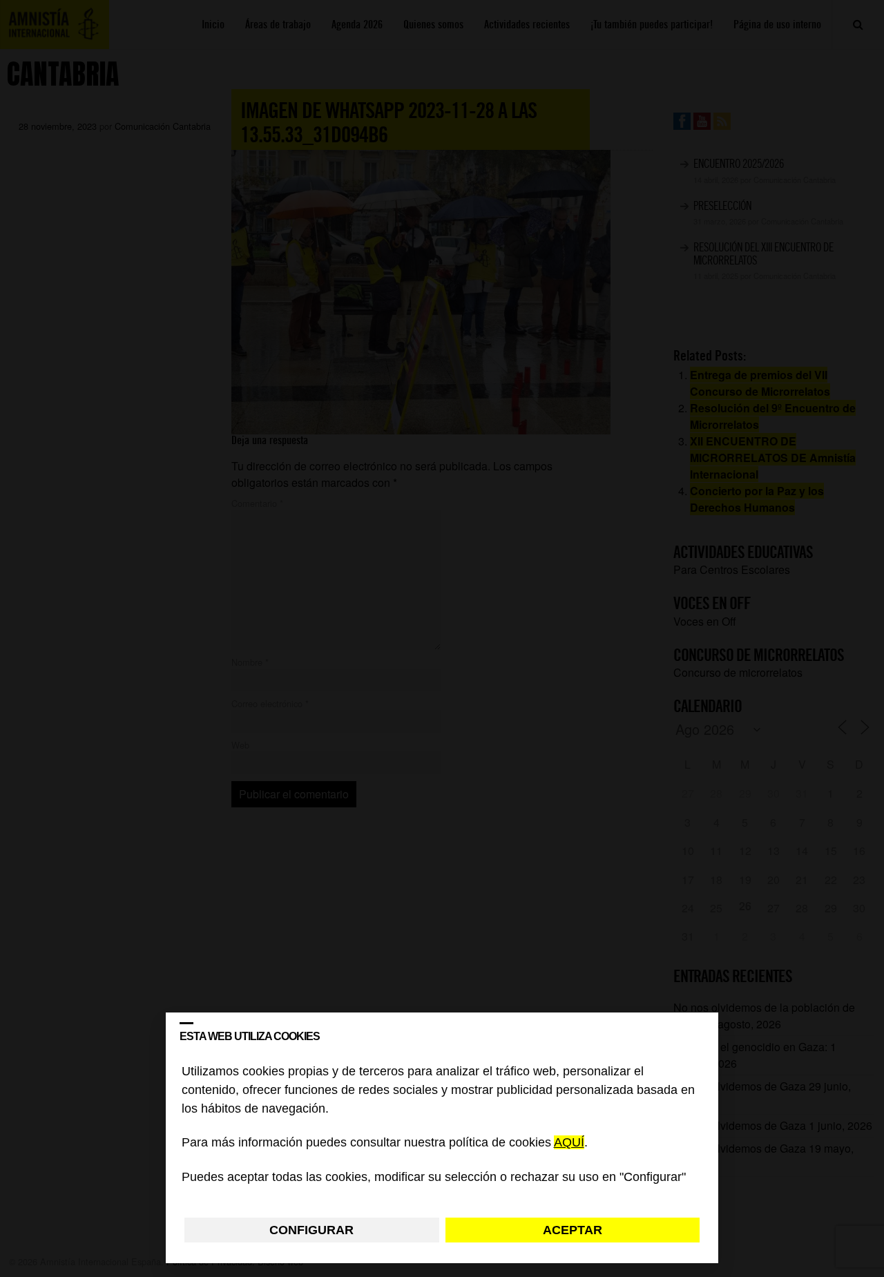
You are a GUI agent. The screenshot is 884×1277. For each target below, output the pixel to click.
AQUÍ (569, 1143)
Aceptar (572, 1230)
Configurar (311, 1230)
